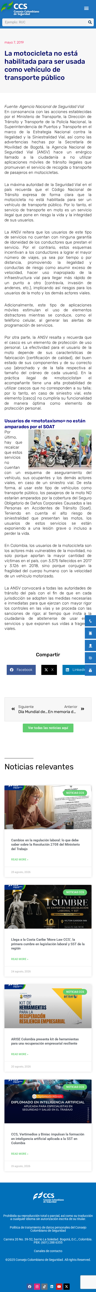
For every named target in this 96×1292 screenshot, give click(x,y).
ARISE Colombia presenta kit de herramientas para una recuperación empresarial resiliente (45, 1041)
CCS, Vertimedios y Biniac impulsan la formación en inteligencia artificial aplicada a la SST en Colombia (47, 1138)
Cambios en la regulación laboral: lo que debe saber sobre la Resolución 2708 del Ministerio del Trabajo (45, 844)
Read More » (19, 859)
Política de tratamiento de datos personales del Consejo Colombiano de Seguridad (48, 1229)
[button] (86, 8)
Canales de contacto (48, 1251)
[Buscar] (90, 22)
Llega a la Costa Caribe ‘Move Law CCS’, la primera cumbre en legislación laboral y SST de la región (48, 944)
